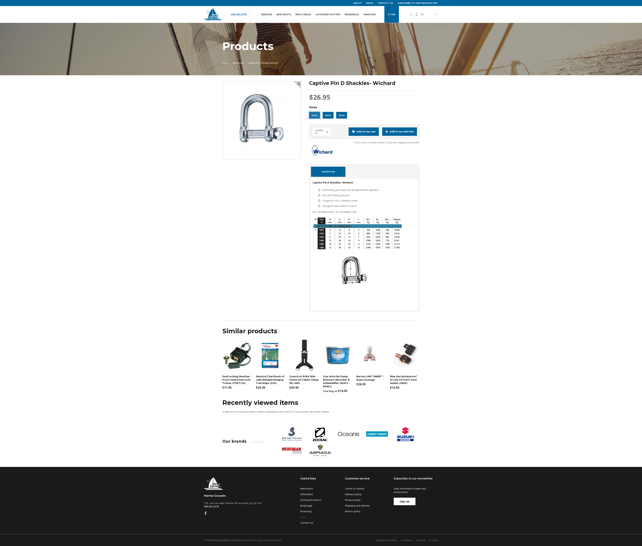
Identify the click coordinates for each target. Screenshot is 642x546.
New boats (284, 14)
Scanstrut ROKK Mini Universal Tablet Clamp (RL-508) (304, 380)
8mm (342, 115)
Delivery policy (353, 494)
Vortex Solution (273, 540)
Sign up (405, 501)
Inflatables (303, 14)
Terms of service (354, 488)
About (357, 3)
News (369, 3)
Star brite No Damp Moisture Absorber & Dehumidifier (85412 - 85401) (336, 381)
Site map (420, 540)
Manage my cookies (386, 540)
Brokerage (352, 14)
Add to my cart (366, 131)
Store (392, 14)
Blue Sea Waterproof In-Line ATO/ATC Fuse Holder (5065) (403, 380)
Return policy (352, 511)
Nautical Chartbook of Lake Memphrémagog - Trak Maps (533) (270, 380)
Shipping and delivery (357, 505)
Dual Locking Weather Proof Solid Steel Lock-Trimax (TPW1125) (236, 380)
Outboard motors (328, 14)
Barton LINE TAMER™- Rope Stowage (370, 378)
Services (266, 14)
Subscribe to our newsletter (417, 3)
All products (238, 63)
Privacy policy (353, 500)
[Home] (213, 14)
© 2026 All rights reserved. (227, 540)
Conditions (406, 540)
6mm (328, 115)
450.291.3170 (238, 14)
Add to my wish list (401, 131)
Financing (369, 14)
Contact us (385, 3)
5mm (314, 115)
